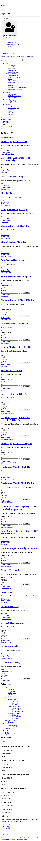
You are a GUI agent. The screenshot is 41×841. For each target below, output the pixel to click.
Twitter (10, 111)
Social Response (13, 72)
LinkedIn (11, 113)
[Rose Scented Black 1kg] (6, 256)
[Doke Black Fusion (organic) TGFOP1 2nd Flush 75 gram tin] (7, 503)
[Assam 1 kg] (6, 588)
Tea (6, 688)
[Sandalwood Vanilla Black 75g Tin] (9, 479)
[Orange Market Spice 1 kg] (5, 205)
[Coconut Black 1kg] (6, 602)
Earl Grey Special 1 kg (12, 176)
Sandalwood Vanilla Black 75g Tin (17, 483)
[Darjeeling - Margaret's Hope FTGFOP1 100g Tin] (7, 413)
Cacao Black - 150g (10, 662)
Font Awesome (9, 839)
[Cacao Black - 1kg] (6, 642)
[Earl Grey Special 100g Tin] (4, 390)
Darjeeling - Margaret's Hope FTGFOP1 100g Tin (15, 418)
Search (3, 60)
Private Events (12, 97)
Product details (5, 152)
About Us (11, 67)
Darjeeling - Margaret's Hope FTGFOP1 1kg (15, 159)
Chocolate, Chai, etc (11, 720)
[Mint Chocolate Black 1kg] (7, 238)
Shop (6, 91)
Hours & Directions (14, 77)
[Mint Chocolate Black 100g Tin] (7, 272)
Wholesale (8, 84)
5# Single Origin (17, 708)
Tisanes (10, 694)
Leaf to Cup (12, 70)
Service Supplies (13, 727)
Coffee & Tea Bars (10, 74)
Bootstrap (3, 837)
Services (10, 85)
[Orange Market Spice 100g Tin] (5, 343)
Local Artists (12, 80)
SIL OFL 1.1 (26, 839)
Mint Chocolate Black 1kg (13, 242)
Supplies (7, 723)
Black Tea (11, 696)
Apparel (7, 732)
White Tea (11, 689)
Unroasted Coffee (13, 713)
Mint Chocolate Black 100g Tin (16, 276)
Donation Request (13, 108)
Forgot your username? (13, 44)
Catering (7, 92)
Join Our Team (12, 65)
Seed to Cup (12, 68)
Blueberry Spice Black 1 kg (14, 141)
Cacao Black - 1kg (9, 646)
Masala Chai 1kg (9, 193)
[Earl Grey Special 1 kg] (4, 172)
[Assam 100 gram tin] (6, 566)
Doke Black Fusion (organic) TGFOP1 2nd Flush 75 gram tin (19, 508)
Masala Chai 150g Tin (11, 370)
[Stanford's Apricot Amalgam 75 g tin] (4, 544)
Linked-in (7, 828)
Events (10, 79)
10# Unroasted (16, 717)
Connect (7, 104)
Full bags (15, 718)
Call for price (5, 150)
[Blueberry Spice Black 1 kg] (7, 137)
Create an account (11, 42)
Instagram (11, 114)
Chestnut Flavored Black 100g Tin (17, 300)
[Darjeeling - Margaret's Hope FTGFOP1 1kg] (7, 154)
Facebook (11, 109)
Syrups (10, 722)
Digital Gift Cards (10, 734)
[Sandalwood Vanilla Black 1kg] (9, 463)
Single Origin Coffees (15, 706)
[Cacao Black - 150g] (6, 658)
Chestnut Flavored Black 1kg (15, 226)
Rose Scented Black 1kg (12, 260)
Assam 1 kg (6, 592)
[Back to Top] (1, 743)
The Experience (13, 75)
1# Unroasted (16, 715)
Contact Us (11, 106)
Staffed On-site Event (14, 96)
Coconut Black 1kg (10, 606)
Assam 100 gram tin (10, 570)
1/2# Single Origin (17, 711)
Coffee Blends (12, 699)
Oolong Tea (12, 693)
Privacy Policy (5, 834)
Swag (6, 730)
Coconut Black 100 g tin (12, 623)
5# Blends (15, 701)
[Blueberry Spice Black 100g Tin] (7, 439)
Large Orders (12, 94)
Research (7, 99)
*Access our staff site (7, 53)
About (6, 63)
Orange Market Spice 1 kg (14, 209)
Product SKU (5, 123)
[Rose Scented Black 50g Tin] (6, 319)
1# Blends (15, 703)
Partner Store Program (15, 89)
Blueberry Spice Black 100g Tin (16, 443)
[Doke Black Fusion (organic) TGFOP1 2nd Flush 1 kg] (7, 527)
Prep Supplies (12, 725)
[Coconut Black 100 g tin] (6, 619)
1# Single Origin (17, 710)
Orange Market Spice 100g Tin (16, 347)
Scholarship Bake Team (15, 82)
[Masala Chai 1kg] (5, 189)
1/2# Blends (15, 705)
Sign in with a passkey (9, 35)
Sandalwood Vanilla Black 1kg (15, 467)
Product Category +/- (7, 119)
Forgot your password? (13, 46)
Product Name (5, 121)
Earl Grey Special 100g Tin (14, 394)
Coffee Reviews (13, 101)
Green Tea (11, 691)
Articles (10, 103)
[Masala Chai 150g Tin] (5, 366)
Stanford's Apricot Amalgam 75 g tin (19, 548)
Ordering (3, 124)
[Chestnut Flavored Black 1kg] (4, 222)
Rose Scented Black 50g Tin (14, 323)
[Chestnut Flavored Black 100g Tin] (4, 296)
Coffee (7, 698)
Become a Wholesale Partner (17, 87)
